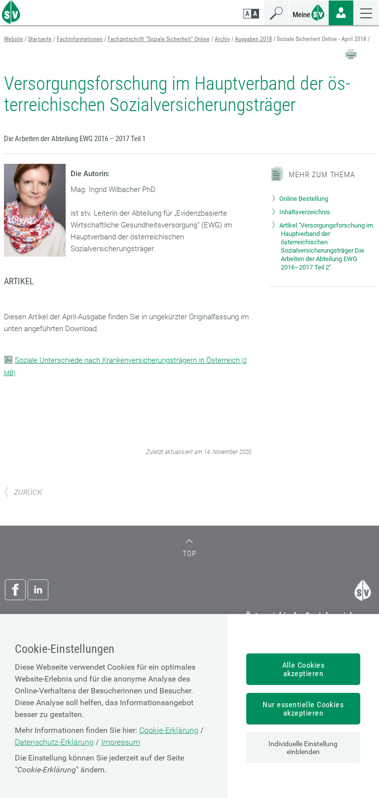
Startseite (40, 39)
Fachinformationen (80, 39)
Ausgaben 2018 (253, 39)
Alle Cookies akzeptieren (303, 669)
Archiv (222, 39)
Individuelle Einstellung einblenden (303, 748)
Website (13, 39)
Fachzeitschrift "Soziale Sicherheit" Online (159, 39)
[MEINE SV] (309, 11)
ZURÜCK (28, 492)
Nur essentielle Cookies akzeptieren (303, 709)
